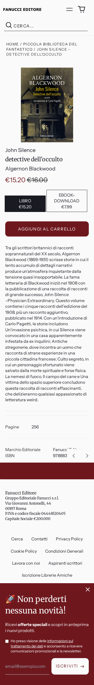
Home (12, 44)
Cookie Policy (24, 551)
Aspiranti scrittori (65, 563)
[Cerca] (9, 26)
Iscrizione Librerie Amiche (47, 575)
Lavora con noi (26, 563)
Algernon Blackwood (30, 169)
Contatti (39, 538)
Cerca (17, 538)
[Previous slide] (73, 456)
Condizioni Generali (64, 551)
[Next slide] (87, 456)
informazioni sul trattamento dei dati (42, 643)
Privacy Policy (69, 538)
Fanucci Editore (20, 492)
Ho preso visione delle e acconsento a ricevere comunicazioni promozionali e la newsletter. (47, 646)
